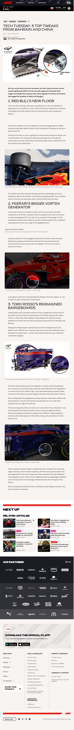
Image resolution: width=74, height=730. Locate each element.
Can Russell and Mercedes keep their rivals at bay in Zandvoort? (60, 546)
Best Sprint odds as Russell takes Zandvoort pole (60, 534)
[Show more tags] (28, 21)
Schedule (19, 2)
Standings (42, 2)
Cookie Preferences (33, 707)
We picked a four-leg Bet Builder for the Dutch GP (24, 534)
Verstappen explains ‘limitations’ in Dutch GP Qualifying (24, 544)
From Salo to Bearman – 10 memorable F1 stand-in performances (25, 522)
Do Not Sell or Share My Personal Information (35, 692)
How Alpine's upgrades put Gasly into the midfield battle (60, 522)
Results (30, 2)
